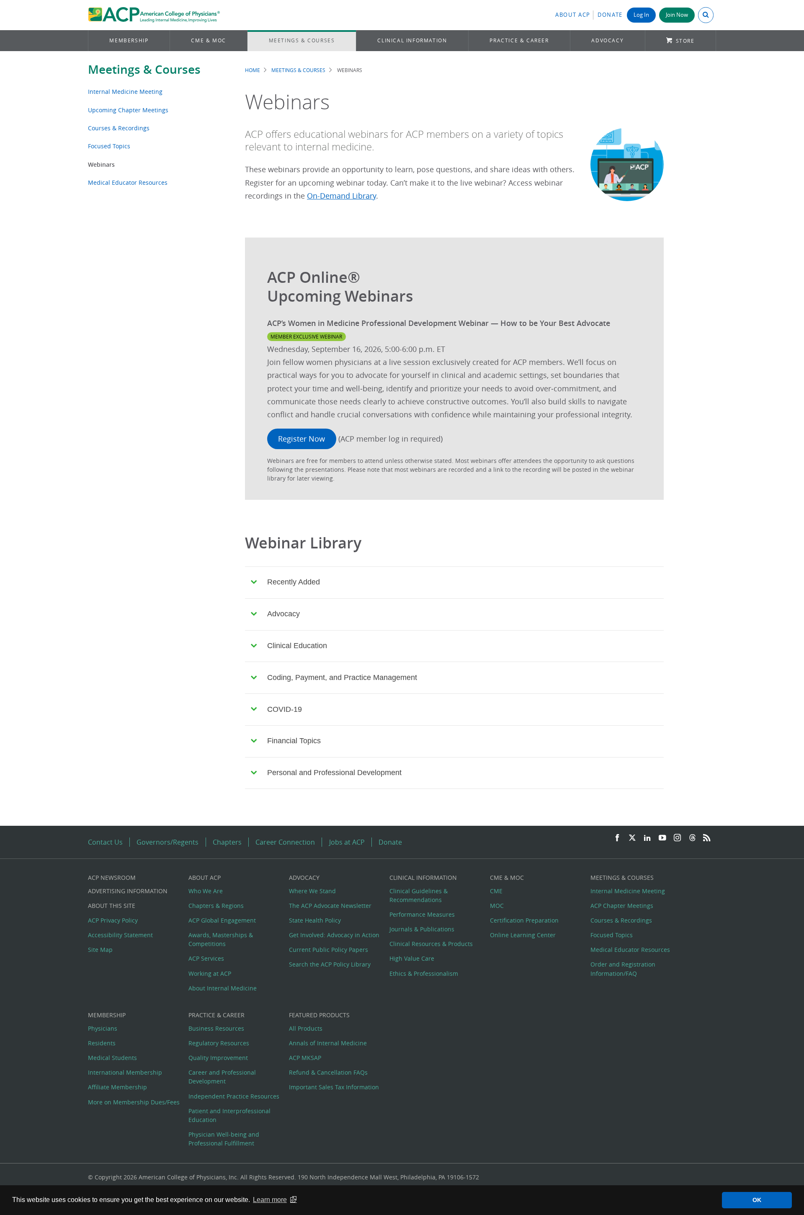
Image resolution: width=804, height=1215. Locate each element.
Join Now (677, 14)
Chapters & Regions (216, 906)
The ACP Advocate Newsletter (330, 906)
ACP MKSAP (305, 1058)
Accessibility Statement (120, 935)
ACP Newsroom (112, 878)
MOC (497, 906)
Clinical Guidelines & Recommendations (418, 895)
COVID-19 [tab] (284, 709)
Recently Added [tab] (293, 582)
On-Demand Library (341, 196)
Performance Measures (422, 914)
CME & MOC (208, 40)
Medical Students (112, 1058)
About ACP (572, 14)
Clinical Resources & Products (431, 944)
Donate (610, 14)
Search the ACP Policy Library (330, 964)
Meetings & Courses (302, 40)
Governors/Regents (167, 842)
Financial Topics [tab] (294, 741)
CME (496, 891)
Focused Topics (109, 146)
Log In (641, 14)
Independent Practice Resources (233, 1096)
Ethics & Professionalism (423, 973)
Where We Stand (312, 891)
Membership (128, 40)
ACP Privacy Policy (113, 920)
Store (685, 40)
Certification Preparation (524, 920)
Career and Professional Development (222, 1076)
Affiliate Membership (117, 1087)
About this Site (111, 906)
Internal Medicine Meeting (125, 92)
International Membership (125, 1072)
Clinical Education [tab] (297, 645)
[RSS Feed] (707, 838)
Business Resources (216, 1028)
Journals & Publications (421, 929)
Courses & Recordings (118, 128)
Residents (102, 1043)
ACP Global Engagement (222, 920)
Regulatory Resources (218, 1043)
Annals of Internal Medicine (328, 1043)
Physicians (102, 1028)
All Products (305, 1028)
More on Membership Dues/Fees (134, 1102)
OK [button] (756, 1200)
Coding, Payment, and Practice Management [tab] (342, 677)
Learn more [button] (270, 1199)
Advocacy (607, 40)
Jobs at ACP (347, 842)
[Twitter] (632, 838)
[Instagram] (677, 838)
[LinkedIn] (647, 838)
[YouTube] (662, 838)
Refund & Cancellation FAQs (328, 1072)
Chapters (227, 842)
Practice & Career (519, 40)
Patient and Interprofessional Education (229, 1115)
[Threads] (692, 838)
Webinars (101, 164)
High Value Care (411, 958)
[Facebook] (617, 838)
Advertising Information (128, 891)
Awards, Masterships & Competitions (220, 939)
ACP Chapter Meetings (621, 906)
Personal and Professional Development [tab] (334, 772)
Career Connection (285, 842)
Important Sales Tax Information (334, 1087)
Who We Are (205, 891)
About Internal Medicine (222, 988)
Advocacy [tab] (283, 614)
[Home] (154, 15)
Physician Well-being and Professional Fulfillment (223, 1138)
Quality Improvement (218, 1058)
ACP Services (206, 958)
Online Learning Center (523, 935)
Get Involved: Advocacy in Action (334, 935)
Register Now (301, 439)
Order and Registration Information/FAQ (622, 968)
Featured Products (319, 1015)
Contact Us (105, 842)
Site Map (100, 950)
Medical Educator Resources (128, 182)
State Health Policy (315, 920)
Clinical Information (412, 40)
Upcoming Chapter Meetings (128, 110)
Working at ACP (209, 973)
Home (252, 70)
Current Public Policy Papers (328, 950)
